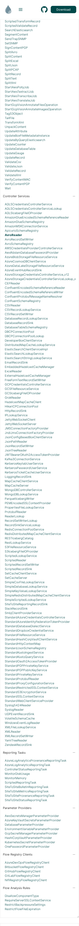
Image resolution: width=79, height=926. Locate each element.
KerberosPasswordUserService (26, 468)
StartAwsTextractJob (19, 91)
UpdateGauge (14, 153)
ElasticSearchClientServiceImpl (26, 349)
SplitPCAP (12, 69)
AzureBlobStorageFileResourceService (31, 257)
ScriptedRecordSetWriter (22, 564)
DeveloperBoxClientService (23, 340)
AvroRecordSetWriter (19, 239)
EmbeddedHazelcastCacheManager (29, 367)
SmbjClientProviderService (23, 613)
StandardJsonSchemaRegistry (25, 648)
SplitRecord (13, 74)
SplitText (11, 78)
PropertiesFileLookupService (24, 507)
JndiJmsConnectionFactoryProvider (29, 433)
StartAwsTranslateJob (20, 100)
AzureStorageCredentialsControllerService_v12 (37, 274)
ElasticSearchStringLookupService (28, 358)
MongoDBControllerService (23, 490)
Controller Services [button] (16, 196)
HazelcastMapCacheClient (23, 402)
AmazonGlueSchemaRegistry (24, 222)
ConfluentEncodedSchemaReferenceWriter (34, 292)
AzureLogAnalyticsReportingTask (27, 765)
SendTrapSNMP (15, 39)
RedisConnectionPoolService (24, 529)
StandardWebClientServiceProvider (29, 701)
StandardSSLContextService (24, 696)
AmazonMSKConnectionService (26, 226)
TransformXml (14, 122)
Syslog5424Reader (18, 705)
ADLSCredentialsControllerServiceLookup (33, 208)
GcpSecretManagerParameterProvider (31, 833)
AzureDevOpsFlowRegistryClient (27, 862)
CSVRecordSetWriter (19, 314)
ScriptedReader (15, 560)
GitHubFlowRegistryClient (23, 871)
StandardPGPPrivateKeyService (26, 665)
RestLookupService (18, 542)
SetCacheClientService (21, 573)
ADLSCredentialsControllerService (28, 204)
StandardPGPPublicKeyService (26, 670)
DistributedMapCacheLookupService (30, 345)
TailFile (9, 118)
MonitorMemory (15, 778)
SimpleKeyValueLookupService (26, 591)
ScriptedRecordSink (18, 569)
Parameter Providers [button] (17, 808)
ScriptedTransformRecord (22, 21)
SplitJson (11, 65)
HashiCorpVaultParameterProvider (28, 838)
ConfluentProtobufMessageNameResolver (33, 296)
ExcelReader (13, 371)
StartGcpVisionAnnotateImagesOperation (33, 109)
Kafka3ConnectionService (22, 459)
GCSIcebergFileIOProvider (23, 393)
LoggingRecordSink (18, 476)
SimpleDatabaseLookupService (26, 586)
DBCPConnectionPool (19, 331)
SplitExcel (11, 61)
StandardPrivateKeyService (23, 674)
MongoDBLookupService (21, 494)
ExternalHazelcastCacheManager (28, 375)
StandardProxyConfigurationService (29, 683)
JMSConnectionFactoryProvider (27, 428)
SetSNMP (11, 43)
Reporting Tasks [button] (14, 752)
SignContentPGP (16, 47)
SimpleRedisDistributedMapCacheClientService (37, 595)
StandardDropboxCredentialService (29, 630)
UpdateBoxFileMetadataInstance (27, 135)
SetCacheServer (16, 578)
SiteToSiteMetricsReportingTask (27, 791)
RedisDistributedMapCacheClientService (33, 534)
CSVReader (13, 305)
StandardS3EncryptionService (25, 692)
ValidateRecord (15, 170)
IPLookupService (16, 415)
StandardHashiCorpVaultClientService (31, 639)
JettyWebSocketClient (20, 419)
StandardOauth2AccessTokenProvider (31, 661)
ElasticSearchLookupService (24, 353)
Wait (8, 188)
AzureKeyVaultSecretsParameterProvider (33, 820)
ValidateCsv (13, 162)
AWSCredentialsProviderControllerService (33, 248)
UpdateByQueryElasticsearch (25, 140)
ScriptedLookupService (21, 556)
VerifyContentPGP (17, 184)
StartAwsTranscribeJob (21, 96)
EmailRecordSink (16, 362)
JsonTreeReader (16, 450)
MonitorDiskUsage (17, 773)
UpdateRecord (15, 157)
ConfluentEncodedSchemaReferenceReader (35, 288)
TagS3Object (14, 113)
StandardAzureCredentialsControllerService (35, 617)
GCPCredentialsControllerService (28, 384)
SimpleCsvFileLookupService (24, 582)
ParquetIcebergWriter (19, 498)
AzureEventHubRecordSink (23, 270)
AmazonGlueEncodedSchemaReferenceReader (37, 217)
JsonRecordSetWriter (19, 446)
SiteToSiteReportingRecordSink (26, 604)
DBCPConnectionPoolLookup (24, 336)
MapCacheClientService (21, 481)
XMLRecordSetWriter (19, 736)
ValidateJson (13, 166)
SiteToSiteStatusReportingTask (26, 800)
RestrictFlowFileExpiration (22, 909)
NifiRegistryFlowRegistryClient (26, 880)
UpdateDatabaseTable (20, 149)
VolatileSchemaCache (20, 718)
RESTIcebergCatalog (19, 538)
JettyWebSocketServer (20, 424)
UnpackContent (15, 127)
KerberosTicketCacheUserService (28, 472)
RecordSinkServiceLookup (22, 525)
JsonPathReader (16, 441)
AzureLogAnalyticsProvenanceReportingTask (35, 760)
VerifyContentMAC (17, 179)
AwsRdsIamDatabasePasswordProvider (32, 252)
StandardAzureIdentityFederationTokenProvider (37, 621)
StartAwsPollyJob (17, 87)
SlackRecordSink (16, 608)
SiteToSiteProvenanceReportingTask (29, 795)
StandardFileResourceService (25, 635)
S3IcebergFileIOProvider (21, 551)
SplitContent (13, 56)
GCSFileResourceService (22, 389)
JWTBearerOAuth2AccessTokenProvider (32, 454)
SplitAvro (11, 52)
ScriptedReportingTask (20, 782)
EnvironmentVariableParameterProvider (32, 829)
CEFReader (12, 283)
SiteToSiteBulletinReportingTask (26, 787)
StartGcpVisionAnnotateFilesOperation (31, 105)
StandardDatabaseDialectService (27, 626)
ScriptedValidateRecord (21, 25)
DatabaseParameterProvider (24, 824)
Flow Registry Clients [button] (17, 854)
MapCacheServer (17, 485)
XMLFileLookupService (20, 727)
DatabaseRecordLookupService (26, 318)
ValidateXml (13, 175)
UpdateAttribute (16, 131)
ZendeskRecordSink (18, 745)
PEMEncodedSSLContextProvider (28, 503)
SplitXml (10, 83)
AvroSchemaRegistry (19, 244)
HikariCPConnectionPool (21, 406)
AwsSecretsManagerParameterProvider (32, 816)
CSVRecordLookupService (23, 309)
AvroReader (13, 235)
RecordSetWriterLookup (21, 520)
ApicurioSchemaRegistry (22, 230)
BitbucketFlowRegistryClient (24, 867)
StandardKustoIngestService (24, 652)
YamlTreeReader (16, 740)
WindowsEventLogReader (22, 723)
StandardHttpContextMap (23, 643)
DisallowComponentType (22, 896)
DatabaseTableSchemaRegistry (26, 327)
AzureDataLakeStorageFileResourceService (34, 266)
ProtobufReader (15, 512)
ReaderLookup (14, 516)
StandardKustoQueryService (24, 657)
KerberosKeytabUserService (24, 463)
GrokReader (13, 397)
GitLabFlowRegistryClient (22, 875)
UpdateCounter (15, 144)
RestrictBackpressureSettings (25, 904)
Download (63, 9)
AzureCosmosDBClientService (25, 261)
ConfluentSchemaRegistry (23, 301)
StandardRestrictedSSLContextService (31, 687)
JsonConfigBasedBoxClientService (28, 437)
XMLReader (13, 731)
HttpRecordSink (15, 411)
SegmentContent (16, 34)
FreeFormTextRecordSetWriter (25, 380)
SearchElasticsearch (19, 30)
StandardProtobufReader (22, 679)
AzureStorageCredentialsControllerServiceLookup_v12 (42, 279)
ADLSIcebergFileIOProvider (23, 213)
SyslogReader (14, 709)
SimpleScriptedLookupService (25, 600)
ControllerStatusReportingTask (26, 769)
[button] (21, 9)
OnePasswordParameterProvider (27, 846)
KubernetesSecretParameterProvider (30, 842)
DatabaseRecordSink (19, 323)
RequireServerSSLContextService (28, 900)
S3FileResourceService (20, 547)
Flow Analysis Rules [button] (16, 888)
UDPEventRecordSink (19, 714)
